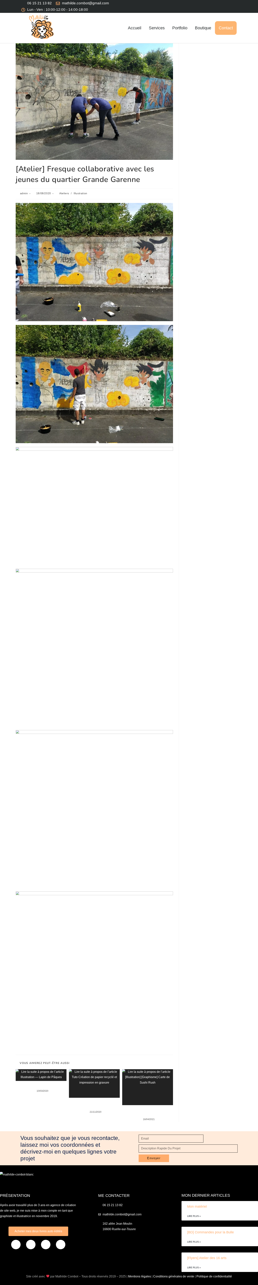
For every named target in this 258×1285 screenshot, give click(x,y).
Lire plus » (194, 1216)
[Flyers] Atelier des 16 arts (206, 1258)
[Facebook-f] (187, 6)
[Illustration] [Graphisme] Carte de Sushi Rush (147, 1111)
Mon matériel (197, 1206)
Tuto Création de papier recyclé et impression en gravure (94, 1104)
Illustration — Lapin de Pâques (41, 1085)
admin (24, 193)
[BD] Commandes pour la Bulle (210, 1232)
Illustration (80, 193)
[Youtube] (220, 6)
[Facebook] (16, 1244)
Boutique (203, 28)
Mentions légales (139, 1276)
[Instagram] (209, 6)
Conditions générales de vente (173, 1276)
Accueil (134, 28)
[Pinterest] (198, 6)
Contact (226, 28)
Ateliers (64, 193)
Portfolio (179, 28)
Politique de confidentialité (214, 1276)
